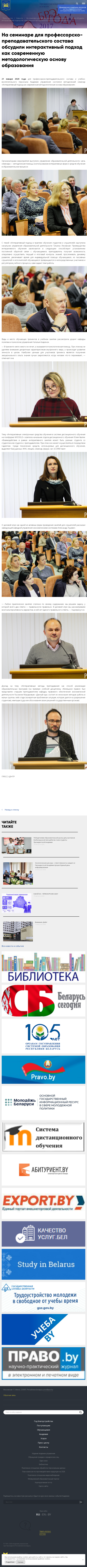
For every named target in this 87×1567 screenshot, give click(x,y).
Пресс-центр (8, 18)
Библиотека (43, 1464)
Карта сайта (43, 1486)
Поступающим (43, 1425)
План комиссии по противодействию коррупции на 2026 (43, 1472)
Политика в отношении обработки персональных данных (43, 1468)
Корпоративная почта (43, 1482)
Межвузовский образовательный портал (43, 1479)
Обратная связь (9, 1395)
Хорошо (21, 1562)
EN (44, 1514)
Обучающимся (43, 1430)
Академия (43, 1434)
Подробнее (10, 1562)
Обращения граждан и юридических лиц (43, 1457)
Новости (19, 18)
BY (49, 1514)
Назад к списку (12, 809)
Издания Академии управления (43, 1453)
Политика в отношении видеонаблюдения (43, 1475)
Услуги (43, 1438)
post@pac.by (48, 1390)
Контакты (43, 1447)
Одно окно (44, 1461)
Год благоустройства (43, 1421)
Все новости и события (13, 946)
